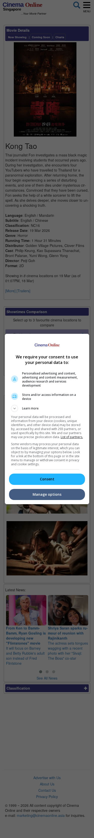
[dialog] (47, 419)
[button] (47, 408)
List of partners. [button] (72, 437)
